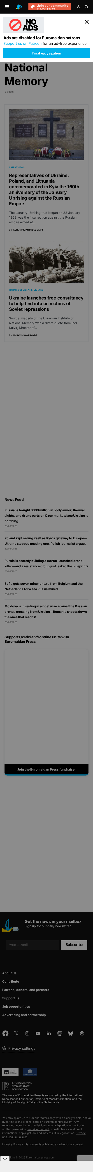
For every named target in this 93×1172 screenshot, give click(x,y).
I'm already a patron (46, 53)
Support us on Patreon (22, 43)
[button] (7, 6)
